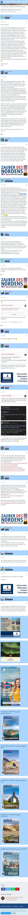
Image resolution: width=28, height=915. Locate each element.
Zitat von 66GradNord (8, 354)
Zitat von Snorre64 (6, 305)
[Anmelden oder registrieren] (22, 1)
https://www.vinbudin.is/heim (8, 310)
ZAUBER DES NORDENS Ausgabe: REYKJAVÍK (14, 849)
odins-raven (23, 194)
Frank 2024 (4, 11)
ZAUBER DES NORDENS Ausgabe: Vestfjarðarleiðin (11, 712)
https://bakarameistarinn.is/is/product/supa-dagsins (13, 463)
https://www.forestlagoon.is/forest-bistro (10, 467)
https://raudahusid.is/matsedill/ (8, 466)
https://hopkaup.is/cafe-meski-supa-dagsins (11, 495)
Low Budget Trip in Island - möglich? (14, 897)
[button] (26, 1)
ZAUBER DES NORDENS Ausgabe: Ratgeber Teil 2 (13, 747)
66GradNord (14, 322)
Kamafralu (7, 898)
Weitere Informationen (5, 913)
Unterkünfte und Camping (10, 900)
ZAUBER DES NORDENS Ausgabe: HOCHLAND (11, 815)
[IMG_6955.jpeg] (13, 413)
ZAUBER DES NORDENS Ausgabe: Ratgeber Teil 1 (13, 781)
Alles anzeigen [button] (14, 314)
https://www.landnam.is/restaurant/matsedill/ (12, 470)
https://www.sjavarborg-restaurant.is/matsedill (12, 469)
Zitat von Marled (6, 396)
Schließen (14, 913)
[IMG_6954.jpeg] (13, 428)
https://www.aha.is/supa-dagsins (9, 464)
